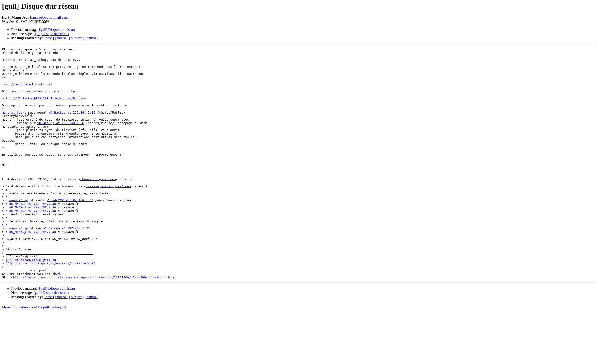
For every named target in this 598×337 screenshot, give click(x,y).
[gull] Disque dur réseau (57, 30)
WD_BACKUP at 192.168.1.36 (70, 200)
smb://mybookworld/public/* (28, 84)
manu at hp (11, 112)
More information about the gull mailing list (34, 307)
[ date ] (49, 38)
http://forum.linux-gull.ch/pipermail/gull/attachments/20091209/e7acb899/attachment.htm (93, 277)
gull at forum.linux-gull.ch (31, 260)
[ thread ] (61, 38)
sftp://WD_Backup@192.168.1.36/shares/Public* (45, 98)
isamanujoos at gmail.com (49, 17)
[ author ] (91, 38)
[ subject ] (76, 38)
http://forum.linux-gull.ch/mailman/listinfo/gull (50, 263)
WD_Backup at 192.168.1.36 (72, 112)
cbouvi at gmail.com (98, 179)
